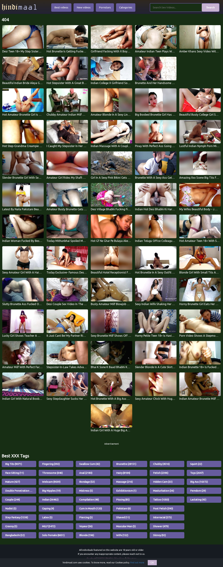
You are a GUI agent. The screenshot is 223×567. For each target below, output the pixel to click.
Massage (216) (124, 481)
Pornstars (105, 7)
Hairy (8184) (123, 472)
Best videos (61, 7)
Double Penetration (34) (19, 490)
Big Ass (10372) (199, 481)
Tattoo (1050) (161, 499)
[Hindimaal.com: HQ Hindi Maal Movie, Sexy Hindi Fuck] (19, 7)
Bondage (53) (87, 481)
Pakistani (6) (123, 508)
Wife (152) (122, 535)
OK (152, 562)
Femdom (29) (198, 490)
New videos (84, 7)
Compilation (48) (89, 499)
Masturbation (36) (163, 490)
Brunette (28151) (126, 463)
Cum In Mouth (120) (90, 508)
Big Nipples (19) (51, 490)
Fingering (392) (51, 463)
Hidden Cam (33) (162, 481)
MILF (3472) (48, 526)
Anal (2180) (85, 472)
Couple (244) (12, 499)
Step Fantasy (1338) (16, 517)
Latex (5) (47, 517)
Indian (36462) (50, 499)
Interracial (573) (162, 517)
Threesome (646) (52, 472)
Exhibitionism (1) (126, 490)
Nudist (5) (10, 508)
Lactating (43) (198, 499)
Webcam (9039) (51, 481)
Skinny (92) (159, 535)
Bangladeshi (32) (15, 535)
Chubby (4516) (161, 463)
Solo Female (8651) (53, 535)
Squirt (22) (196, 463)
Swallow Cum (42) (89, 463)
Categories (125, 7)
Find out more (137, 562)
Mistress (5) (86, 490)
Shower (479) (161, 526)
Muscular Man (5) (126, 526)
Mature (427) (12, 481)
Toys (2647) (196, 472)
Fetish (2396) (160, 472)
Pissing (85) (123, 499)
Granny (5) (11, 526)
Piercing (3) (86, 517)
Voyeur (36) (86, 526)
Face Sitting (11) (14, 472)
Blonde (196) (86, 535)
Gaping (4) (48, 508)
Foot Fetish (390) (163, 508)
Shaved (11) (123, 517)
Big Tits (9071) (13, 463)
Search (210, 7)
